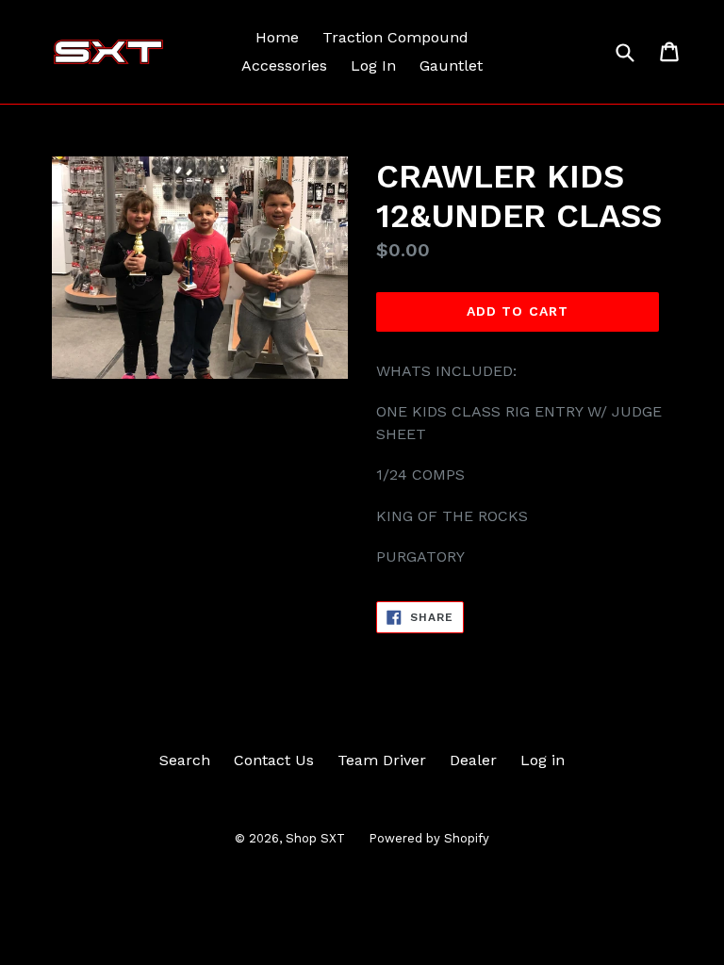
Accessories (284, 65)
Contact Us (274, 760)
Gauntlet (451, 65)
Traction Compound (395, 37)
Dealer (473, 760)
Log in (542, 760)
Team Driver (381, 760)
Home (277, 37)
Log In (373, 65)
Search (184, 760)
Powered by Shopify (429, 838)
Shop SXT (315, 838)
